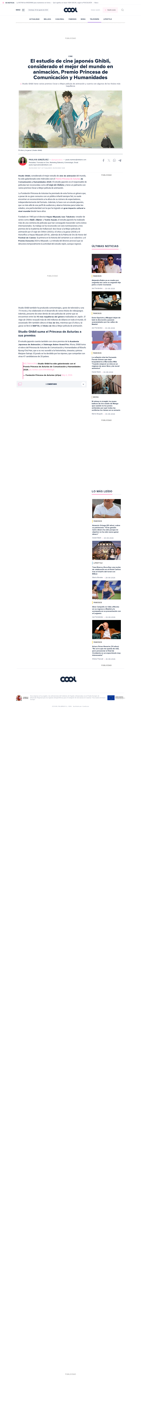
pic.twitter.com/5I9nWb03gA (41, 369)
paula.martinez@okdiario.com (75, 159)
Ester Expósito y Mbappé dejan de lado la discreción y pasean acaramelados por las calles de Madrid (106, 321)
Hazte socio (111, 10)
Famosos (72, 19)
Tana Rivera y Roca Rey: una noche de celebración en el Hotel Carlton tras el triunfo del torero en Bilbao (106, 570)
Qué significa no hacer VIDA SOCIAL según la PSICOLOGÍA (72, 3)
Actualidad (34, 19)
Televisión (94, 19)
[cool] (70, 10)
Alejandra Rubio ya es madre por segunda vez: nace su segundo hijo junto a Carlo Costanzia (106, 282)
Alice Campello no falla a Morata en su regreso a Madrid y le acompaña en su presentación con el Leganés (106, 610)
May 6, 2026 (67, 375)
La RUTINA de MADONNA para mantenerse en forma (33, 3)
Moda (83, 19)
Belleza (47, 19)
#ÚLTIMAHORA (30, 363)
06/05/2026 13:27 (35, 168)
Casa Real (59, 19)
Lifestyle (107, 19)
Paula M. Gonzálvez (39, 160)
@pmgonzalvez (57, 160)
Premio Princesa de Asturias (67, 179)
